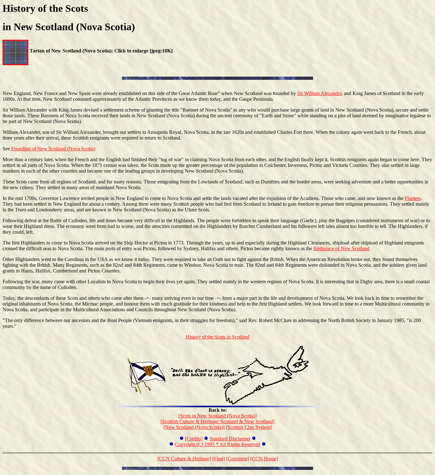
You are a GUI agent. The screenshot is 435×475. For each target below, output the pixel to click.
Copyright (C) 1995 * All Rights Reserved (217, 444)
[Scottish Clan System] (249, 427)
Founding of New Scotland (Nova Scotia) (53, 148)
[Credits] (194, 438)
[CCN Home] (264, 458)
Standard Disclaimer (230, 438)
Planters (413, 198)
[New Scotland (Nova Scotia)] (194, 427)
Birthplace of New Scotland (341, 248)
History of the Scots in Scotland (217, 337)
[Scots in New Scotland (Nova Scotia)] (217, 415)
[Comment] (237, 458)
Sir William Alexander (319, 93)
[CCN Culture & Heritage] (184, 458)
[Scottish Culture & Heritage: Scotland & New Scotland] (217, 421)
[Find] (218, 458)
